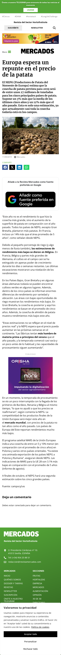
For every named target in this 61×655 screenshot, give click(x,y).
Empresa (37, 583)
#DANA (18, 16)
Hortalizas (39, 579)
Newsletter (10, 591)
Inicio (7, 575)
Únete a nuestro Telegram (13, 599)
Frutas (36, 575)
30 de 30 (37, 598)
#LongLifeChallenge (49, 16)
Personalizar (30, 641)
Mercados (38, 587)
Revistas (8, 587)
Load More (30, 520)
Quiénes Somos (12, 579)
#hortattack (31, 16)
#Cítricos (6, 16)
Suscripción (10, 594)
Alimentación (40, 591)
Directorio (39, 602)
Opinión (37, 594)
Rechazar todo (30, 648)
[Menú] (9, 51)
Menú (4, 52)
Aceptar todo (30, 634)
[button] (54, 27)
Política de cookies (40, 627)
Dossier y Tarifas (13, 583)
